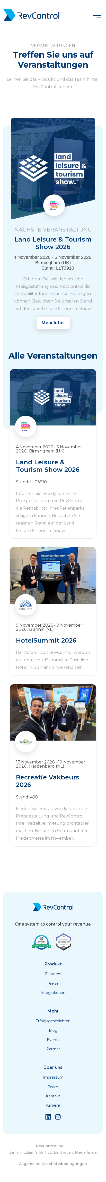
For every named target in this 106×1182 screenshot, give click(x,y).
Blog (53, 1030)
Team (53, 1087)
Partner (53, 1049)
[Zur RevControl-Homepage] (31, 15)
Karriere (53, 1105)
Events (53, 1039)
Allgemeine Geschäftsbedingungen (53, 1163)
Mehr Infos (53, 322)
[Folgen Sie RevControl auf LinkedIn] (48, 1118)
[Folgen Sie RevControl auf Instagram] (58, 1118)
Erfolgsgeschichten (53, 1021)
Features (53, 974)
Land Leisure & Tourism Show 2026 (53, 238)
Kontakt (53, 1096)
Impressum (53, 1077)
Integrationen (53, 992)
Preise (53, 983)
